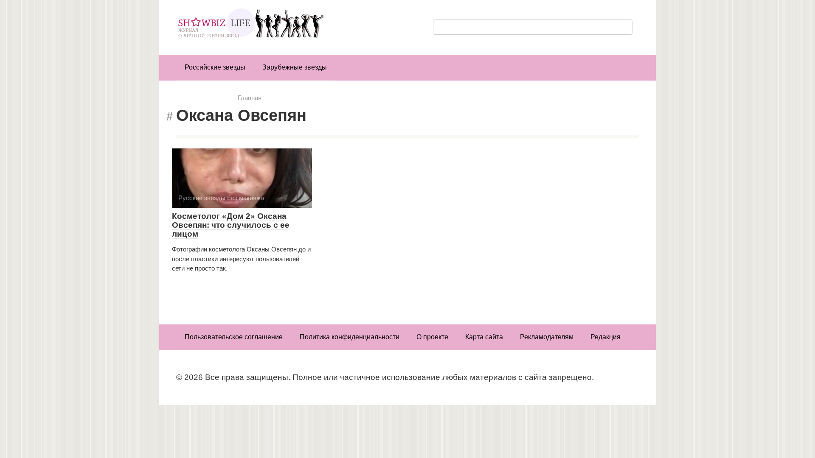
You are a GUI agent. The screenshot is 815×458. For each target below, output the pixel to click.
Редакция (605, 337)
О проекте (432, 337)
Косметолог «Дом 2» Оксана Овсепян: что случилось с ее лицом (230, 225)
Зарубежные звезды (294, 67)
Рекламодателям (546, 337)
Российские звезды (215, 67)
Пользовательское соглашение (234, 337)
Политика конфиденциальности (349, 337)
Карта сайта (484, 337)
